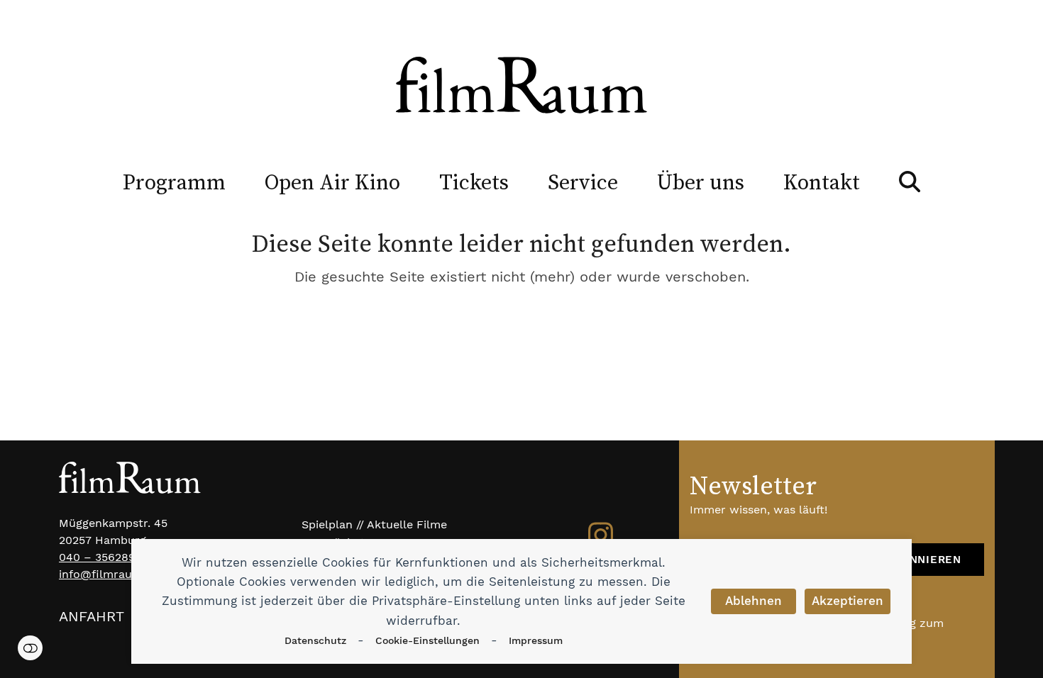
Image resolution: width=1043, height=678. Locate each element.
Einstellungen (30, 647)
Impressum (536, 640)
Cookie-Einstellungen (427, 640)
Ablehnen (753, 601)
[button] (909, 181)
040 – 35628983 (104, 557)
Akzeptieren (847, 601)
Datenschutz (315, 640)
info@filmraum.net (111, 574)
